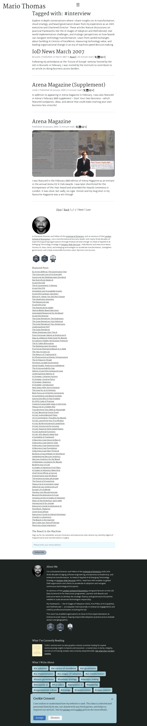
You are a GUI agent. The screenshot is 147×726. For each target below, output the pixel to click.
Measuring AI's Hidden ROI (43, 407)
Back (66, 210)
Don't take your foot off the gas (45, 523)
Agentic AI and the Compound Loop (47, 371)
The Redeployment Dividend (44, 346)
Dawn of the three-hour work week (47, 501)
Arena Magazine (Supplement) (68, 85)
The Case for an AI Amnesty (44, 390)
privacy (66, 710)
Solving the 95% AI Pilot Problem (46, 399)
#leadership (92, 684)
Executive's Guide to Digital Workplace (49, 514)
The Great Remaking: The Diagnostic (48, 318)
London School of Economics (75, 591)
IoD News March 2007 (58, 52)
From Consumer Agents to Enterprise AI (49, 335)
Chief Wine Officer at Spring (44, 473)
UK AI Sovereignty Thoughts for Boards (49, 418)
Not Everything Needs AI (42, 280)
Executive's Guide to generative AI (47, 506)
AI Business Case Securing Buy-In (46, 440)
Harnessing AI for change (43, 503)
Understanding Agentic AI (43, 374)
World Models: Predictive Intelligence (48, 365)
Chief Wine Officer (40, 512)
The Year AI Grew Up (41, 352)
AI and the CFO (38, 288)
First (59, 210)
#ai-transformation (94, 674)
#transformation (83, 690)
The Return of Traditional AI (44, 354)
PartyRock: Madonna (41, 509)
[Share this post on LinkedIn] (98, 57)
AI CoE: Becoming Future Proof (45, 412)
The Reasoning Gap (40, 302)
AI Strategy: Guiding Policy (43, 379)
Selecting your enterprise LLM (45, 487)
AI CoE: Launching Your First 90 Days (48, 420)
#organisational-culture (45, 690)
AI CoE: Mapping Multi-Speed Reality (47, 429)
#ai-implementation (43, 674)
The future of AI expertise (43, 481)
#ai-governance (88, 668)
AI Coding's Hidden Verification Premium (50, 341)
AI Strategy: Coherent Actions (45, 376)
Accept (39, 718)
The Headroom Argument (43, 299)
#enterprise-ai (41, 684)
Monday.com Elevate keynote (44, 492)
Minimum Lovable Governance (45, 363)
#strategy (65, 690)
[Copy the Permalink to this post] (104, 57)
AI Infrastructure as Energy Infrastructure (50, 357)
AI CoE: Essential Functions (43, 432)
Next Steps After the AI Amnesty (46, 387)
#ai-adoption (40, 668)
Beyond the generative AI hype (45, 495)
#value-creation (103, 690)
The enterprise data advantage (45, 478)
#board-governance (44, 679)
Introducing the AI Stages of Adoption (48, 498)
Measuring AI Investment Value (45, 484)
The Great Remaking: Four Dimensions (48, 324)
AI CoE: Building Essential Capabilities (48, 423)
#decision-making (89, 679)
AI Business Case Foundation (44, 448)
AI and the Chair (39, 305)
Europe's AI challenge (41, 489)
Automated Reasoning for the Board (47, 313)
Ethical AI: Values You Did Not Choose (48, 296)
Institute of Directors (75, 236)
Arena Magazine (51, 122)
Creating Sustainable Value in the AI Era (49, 404)
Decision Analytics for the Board (46, 459)
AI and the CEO (38, 283)
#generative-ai (75, 684)
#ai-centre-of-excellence (63, 668)
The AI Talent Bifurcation (43, 343)
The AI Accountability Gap (43, 368)
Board (73, 57)
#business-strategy (67, 679)
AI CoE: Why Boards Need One (45, 434)
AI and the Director (40, 316)
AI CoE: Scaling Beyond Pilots (44, 415)
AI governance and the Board (44, 476)
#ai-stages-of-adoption (69, 674)
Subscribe (39, 552)
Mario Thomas (24, 7)
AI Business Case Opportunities (45, 445)
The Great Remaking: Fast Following (47, 321)
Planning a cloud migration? (44, 525)
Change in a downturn (41, 517)
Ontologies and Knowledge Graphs (47, 291)
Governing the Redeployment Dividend (49, 277)
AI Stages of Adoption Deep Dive (46, 470)
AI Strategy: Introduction (43, 385)
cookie (78, 710)
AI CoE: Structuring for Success (45, 426)
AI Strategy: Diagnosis (41, 382)
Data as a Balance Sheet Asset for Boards (49, 338)
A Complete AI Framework (43, 437)
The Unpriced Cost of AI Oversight (47, 274)
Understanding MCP (41, 327)
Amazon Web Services (70, 244)
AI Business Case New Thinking (45, 451)
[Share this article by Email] (101, 57)
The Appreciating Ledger (42, 308)
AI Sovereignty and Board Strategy (47, 396)
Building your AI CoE (41, 465)
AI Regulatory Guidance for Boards (47, 462)
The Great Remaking (41, 330)
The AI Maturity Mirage (42, 360)
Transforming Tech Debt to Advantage (48, 410)
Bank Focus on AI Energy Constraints (48, 393)
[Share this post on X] (96, 57)
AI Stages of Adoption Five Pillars (46, 467)
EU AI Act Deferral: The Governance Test (49, 272)
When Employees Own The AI (44, 332)
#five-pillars (58, 684)
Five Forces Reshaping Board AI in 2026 (49, 349)
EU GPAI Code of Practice (43, 401)
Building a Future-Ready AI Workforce (48, 454)
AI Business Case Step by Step (45, 443)
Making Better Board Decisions (45, 310)
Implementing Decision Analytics (46, 456)
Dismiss (55, 718)
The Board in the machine (43, 520)
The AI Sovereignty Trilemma (44, 285)
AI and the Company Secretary (45, 294)
